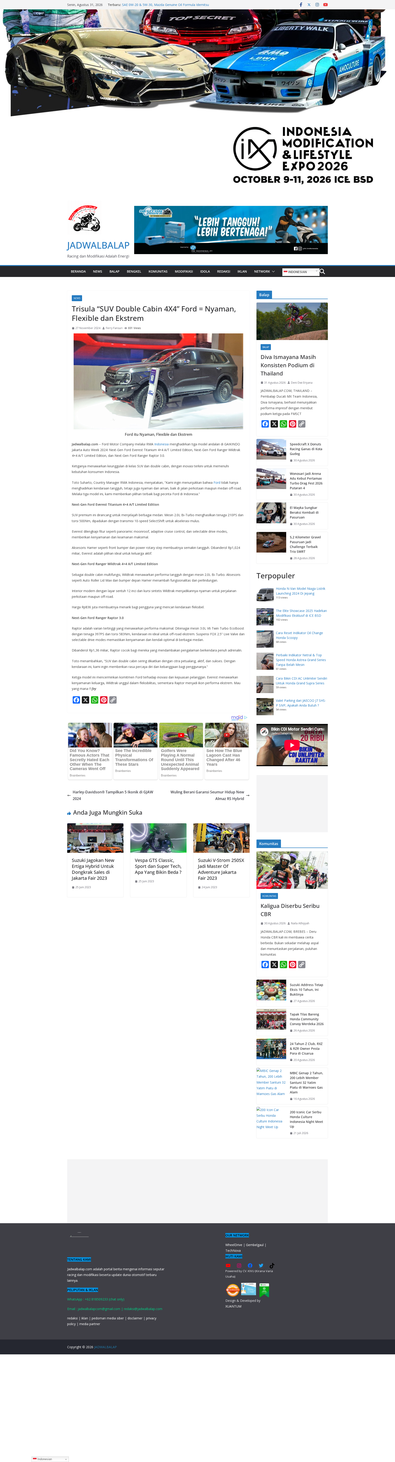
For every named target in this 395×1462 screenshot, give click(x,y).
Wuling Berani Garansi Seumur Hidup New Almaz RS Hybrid (207, 795)
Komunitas (158, 271)
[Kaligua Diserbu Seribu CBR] (292, 870)
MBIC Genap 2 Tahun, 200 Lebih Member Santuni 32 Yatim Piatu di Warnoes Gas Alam (306, 1082)
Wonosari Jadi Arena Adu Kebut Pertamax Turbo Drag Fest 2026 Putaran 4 (306, 480)
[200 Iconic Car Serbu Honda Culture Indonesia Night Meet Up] (271, 1122)
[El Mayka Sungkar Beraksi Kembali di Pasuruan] (271, 515)
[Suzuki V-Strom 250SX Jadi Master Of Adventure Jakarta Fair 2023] (221, 826)
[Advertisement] (292, 803)
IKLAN (242, 271)
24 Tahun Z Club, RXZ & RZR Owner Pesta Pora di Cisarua (306, 1048)
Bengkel (134, 271)
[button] (272, 271)
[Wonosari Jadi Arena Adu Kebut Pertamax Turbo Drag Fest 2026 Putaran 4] (271, 484)
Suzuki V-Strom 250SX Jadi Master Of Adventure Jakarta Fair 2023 (221, 869)
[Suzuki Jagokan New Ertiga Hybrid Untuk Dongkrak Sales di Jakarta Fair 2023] (95, 826)
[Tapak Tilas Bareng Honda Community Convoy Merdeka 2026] (271, 1022)
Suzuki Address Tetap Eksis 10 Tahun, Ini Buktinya (306, 990)
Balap (114, 271)
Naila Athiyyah (300, 923)
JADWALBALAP (98, 245)
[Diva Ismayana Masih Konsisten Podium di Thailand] (292, 321)
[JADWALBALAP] (197, 12)
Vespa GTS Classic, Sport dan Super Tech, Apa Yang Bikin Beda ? (158, 866)
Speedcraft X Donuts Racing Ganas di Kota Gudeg (306, 449)
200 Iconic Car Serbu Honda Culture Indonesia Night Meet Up (306, 1119)
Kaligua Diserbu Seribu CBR (290, 910)
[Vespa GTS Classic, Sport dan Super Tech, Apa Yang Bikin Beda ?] (158, 826)
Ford (217, 482)
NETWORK (262, 271)
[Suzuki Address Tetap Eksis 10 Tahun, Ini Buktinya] (271, 993)
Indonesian (297, 272)
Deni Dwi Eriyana (301, 383)
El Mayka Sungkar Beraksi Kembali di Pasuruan (304, 512)
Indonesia (161, 444)
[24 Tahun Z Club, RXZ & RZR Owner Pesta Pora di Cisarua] (271, 1052)
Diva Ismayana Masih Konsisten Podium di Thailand (288, 365)
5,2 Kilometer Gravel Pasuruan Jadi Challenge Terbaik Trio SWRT (305, 544)
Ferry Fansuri (114, 328)
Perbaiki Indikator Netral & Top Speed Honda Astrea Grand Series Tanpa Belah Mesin (301, 660)
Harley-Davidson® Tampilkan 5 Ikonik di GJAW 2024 (113, 795)
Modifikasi (184, 271)
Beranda (78, 271)
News (97, 271)
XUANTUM (233, 1306)
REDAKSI (223, 271)
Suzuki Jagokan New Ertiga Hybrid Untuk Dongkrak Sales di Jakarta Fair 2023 (93, 869)
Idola (205, 271)
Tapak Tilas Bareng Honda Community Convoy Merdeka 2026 (307, 1019)
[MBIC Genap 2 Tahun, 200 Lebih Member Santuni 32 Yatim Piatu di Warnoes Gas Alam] (271, 1086)
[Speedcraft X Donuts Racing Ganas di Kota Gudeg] (271, 452)
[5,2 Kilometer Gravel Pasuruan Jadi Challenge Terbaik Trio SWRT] (271, 548)
